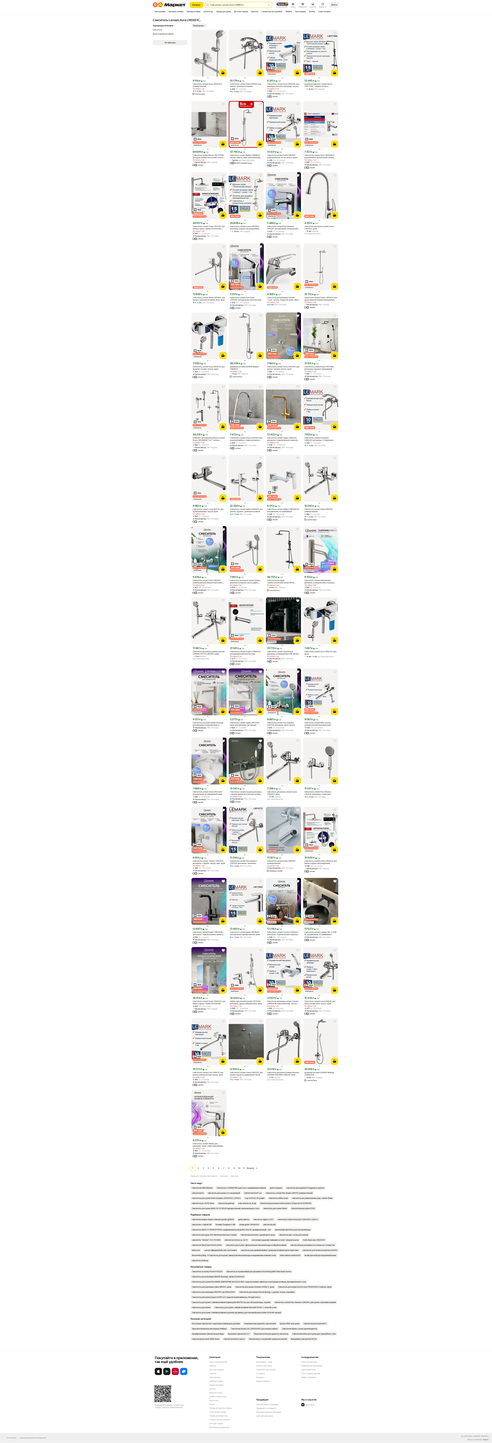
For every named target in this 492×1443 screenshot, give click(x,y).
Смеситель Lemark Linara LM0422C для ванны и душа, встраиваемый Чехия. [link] (246, 1073)
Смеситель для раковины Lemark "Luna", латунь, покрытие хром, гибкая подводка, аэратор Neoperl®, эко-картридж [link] (283, 299)
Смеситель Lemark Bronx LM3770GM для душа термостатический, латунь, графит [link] (208, 156)
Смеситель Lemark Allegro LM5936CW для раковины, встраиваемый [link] (283, 510)
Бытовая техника (216, 1370)
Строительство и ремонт (219, 1420)
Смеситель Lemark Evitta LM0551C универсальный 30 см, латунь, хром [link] (282, 156)
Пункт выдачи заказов (310, 1373)
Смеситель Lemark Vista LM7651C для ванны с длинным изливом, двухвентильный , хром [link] (245, 85)
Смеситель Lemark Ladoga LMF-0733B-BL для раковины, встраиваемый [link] (320, 933)
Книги (211, 1404)
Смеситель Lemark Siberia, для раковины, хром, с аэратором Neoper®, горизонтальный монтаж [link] (209, 1145)
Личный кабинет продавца (267, 1404)
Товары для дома (216, 1385)
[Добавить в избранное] (223, 33)
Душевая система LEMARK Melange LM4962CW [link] (319, 1073)
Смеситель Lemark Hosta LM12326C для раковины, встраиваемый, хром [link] (207, 793)
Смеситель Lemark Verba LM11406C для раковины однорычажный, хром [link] (245, 933)
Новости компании (309, 1362)
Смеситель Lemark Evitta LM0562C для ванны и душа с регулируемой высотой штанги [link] (320, 862)
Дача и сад (213, 1400)
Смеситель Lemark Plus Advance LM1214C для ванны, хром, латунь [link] (281, 724)
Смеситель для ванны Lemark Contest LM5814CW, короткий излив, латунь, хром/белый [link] (282, 1002)
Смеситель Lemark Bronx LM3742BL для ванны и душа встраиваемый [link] (319, 368)
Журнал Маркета (263, 1381)
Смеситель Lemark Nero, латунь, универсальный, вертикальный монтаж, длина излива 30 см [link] (317, 724)
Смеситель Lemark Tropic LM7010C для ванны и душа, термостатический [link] (209, 1002)
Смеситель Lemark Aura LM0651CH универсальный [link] (207, 85)
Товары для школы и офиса (220, 1408)
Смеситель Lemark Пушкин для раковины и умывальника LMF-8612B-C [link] (283, 653)
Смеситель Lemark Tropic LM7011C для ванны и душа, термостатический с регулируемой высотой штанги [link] (209, 227)
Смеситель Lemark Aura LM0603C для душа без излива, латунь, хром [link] (209, 368)
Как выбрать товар (264, 1362)
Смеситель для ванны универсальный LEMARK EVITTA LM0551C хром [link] (208, 653)
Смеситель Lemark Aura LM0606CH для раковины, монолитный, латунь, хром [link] (319, 156)
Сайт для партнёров (264, 1416)
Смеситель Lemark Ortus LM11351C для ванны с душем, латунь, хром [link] (283, 368)
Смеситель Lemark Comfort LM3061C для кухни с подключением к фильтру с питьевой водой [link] (283, 933)
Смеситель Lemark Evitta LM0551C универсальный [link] (318, 510)
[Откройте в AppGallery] (175, 1374)
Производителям (308, 1370)
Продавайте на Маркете (266, 1408)
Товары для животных (218, 1416)
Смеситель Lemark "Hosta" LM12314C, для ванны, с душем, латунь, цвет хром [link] (209, 862)
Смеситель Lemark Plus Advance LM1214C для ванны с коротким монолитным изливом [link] (317, 793)
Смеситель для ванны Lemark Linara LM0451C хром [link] (282, 793)
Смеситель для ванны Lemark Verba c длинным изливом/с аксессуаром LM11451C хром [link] (245, 581)
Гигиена (212, 1373)
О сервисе (260, 1373)
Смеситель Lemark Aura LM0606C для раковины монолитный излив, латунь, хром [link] (283, 85)
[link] (202, 1188)
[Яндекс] (486, 1440)
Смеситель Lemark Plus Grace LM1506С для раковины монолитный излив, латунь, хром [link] (245, 299)
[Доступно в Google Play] (166, 1374)
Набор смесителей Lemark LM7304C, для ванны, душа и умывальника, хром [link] (246, 1002)
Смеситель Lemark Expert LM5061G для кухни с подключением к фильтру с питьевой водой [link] (283, 439)
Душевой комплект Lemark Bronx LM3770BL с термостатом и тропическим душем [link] (318, 85)
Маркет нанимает (308, 1377)
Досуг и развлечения (218, 1362)
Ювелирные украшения (219, 1427)
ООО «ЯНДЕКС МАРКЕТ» (478, 1436)
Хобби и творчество (217, 1397)
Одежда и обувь (216, 1381)
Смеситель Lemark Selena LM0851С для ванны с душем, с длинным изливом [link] (246, 510)
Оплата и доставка (264, 1366)
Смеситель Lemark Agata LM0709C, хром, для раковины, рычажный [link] (245, 724)
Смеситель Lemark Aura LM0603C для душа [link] (320, 653)
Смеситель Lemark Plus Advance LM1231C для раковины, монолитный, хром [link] (282, 227)
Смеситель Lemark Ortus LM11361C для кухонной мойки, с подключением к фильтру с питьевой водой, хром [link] (246, 439)
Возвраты (260, 1377)
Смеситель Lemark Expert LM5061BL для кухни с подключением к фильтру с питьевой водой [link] (208, 933)
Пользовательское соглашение (33, 1438)
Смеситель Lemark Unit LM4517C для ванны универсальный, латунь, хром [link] (208, 1073)
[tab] (160, 12)
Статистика (11, 1438)
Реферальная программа (311, 1366)
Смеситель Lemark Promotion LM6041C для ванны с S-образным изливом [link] (318, 439)
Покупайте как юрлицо (265, 1370)
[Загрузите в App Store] (158, 1374)
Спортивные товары (217, 1412)
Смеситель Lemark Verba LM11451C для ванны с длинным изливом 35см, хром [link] (209, 299)
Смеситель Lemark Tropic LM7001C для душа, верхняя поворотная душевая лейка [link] (320, 299)
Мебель (212, 1366)
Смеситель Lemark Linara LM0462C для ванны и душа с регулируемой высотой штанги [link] (244, 227)
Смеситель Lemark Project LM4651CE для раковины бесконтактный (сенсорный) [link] (245, 653)
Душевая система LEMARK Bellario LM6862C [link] (244, 368)
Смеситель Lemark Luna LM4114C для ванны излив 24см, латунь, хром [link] (319, 1002)
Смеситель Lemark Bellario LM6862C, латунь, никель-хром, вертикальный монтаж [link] (245, 156)
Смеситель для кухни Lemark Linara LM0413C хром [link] (319, 227)
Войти (334, 5)
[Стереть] (269, 5)
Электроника (214, 1377)
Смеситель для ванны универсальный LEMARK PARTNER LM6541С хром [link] (283, 1073)
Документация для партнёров (268, 1412)
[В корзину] (223, 73)
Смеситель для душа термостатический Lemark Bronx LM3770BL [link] (280, 581)
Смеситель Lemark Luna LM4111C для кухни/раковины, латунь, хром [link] (208, 510)
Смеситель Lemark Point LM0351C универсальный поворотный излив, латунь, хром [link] (207, 581)
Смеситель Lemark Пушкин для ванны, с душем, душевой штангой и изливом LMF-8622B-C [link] (246, 793)
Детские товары (216, 1423)
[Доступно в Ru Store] (183, 1374)
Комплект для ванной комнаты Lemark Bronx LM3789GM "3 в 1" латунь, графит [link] (209, 439)
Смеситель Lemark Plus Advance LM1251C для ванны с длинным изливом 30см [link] (243, 862)
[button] (199, 26)
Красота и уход (215, 1393)
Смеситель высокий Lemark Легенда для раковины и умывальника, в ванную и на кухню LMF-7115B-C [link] (208, 724)
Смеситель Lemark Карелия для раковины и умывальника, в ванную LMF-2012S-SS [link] (319, 581)
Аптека (212, 1389)
